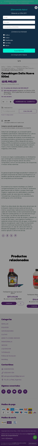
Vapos (7, 45)
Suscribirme (19, 51)
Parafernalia (9, 40)
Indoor (7, 38)
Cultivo (7, 35)
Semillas (8, 43)
